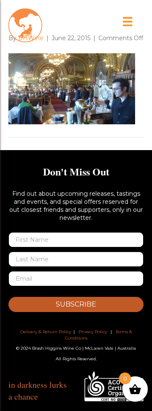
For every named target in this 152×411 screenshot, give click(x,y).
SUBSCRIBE (76, 304)
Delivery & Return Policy (45, 331)
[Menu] (128, 21)
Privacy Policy (93, 331)
